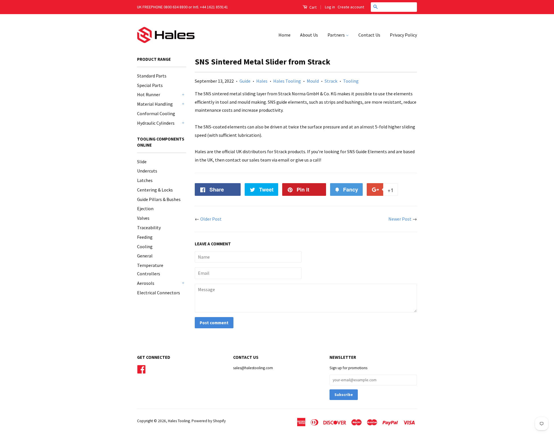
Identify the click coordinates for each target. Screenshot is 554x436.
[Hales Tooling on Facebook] (141, 368)
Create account (351, 7)
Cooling (145, 246)
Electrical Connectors (158, 292)
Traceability (149, 227)
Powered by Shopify (209, 420)
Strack (331, 81)
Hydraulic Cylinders (156, 123)
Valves (143, 218)
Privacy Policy (403, 35)
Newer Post (399, 219)
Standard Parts (151, 76)
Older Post (211, 219)
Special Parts (150, 85)
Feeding (145, 237)
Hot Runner (148, 94)
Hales (261, 81)
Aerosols (145, 283)
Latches (145, 180)
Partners (336, 35)
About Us (309, 35)
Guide (244, 81)
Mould (313, 81)
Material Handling (155, 104)
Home (284, 35)
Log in (330, 7)
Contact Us (369, 35)
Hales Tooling (287, 81)
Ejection (145, 208)
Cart (312, 7)
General (145, 256)
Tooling (351, 81)
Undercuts (147, 171)
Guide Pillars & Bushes (159, 199)
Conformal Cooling (156, 113)
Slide (142, 161)
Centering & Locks (155, 190)
